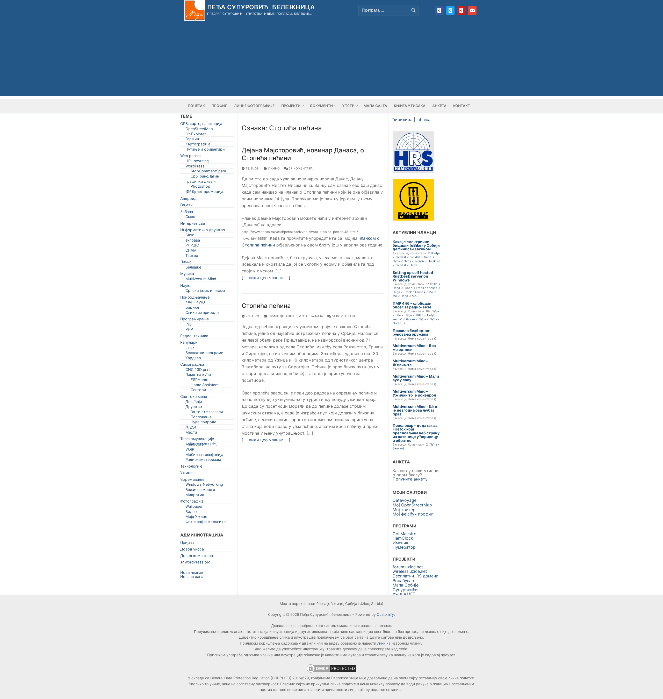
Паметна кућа (198, 375)
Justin (408, 288)
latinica (423, 119)
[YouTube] (461, 10)
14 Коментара (343, 316)
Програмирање (194, 320)
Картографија (197, 145)
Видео (191, 512)
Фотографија (311, 316)
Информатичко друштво (202, 231)
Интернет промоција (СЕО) (204, 192)
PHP (189, 330)
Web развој (190, 157)
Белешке (193, 268)
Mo (431, 292)
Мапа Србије (406, 585)
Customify (385, 614)
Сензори (198, 391)
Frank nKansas (426, 288)
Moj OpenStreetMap (412, 504)
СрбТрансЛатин (205, 177)
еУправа (192, 241)
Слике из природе (202, 313)
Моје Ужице (196, 517)
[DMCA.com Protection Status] (331, 672)
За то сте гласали (207, 413)
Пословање (201, 418)
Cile (398, 315)
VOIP (189, 450)
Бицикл (192, 308)
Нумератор (404, 547)
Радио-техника (194, 337)
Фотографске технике (205, 522)
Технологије (191, 467)
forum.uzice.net (408, 566)
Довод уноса (192, 550)
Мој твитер (404, 509)
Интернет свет (193, 224)
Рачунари (189, 343)
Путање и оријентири (205, 150)
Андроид (188, 199)
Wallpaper (194, 507)
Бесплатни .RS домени (415, 575)
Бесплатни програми (204, 353)
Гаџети (186, 206)
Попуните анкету (410, 479)
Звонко (398, 448)
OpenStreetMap (199, 130)
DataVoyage (404, 500)
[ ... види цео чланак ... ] (266, 277)
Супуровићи (405, 589)
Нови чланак (191, 572)
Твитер (191, 256)
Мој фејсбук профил (413, 514)
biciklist (400, 257)
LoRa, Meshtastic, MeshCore (201, 445)
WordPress (195, 167)
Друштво (193, 407)
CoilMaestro (404, 533)
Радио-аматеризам (203, 460)
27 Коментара (300, 168)
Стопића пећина (266, 305)
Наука (185, 286)
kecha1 (397, 319)
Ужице (186, 473)
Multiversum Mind (200, 280)
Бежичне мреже (200, 490)
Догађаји (193, 402)
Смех (190, 217)
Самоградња (192, 365)
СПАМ (191, 251)
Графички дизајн (200, 182)
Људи (190, 428)
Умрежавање (192, 480)
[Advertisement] (331, 60)
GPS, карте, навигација (201, 124)
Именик (400, 542)
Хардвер (193, 359)
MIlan (419, 315)
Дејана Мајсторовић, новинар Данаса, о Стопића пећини (303, 153)
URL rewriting (197, 162)
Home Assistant (205, 386)
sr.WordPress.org (195, 563)
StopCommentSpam (208, 172)
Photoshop (200, 187)
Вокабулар (403, 580)
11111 (434, 284)
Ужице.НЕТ (404, 594)
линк (381, 643)
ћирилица (403, 119)
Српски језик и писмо (205, 291)
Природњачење (282, 316)
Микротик (194, 496)
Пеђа (436, 253)
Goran (410, 319)
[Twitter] (450, 10)
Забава (186, 212)
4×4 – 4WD (195, 303)
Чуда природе (203, 423)
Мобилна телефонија (204, 455)
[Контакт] (472, 10)
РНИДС (192, 246)
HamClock (403, 538)
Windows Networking (204, 485)
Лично (273, 168)
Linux (189, 348)
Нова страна (191, 576)
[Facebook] (439, 10)
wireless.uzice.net (410, 571)
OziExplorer (195, 135)
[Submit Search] (413, 10)
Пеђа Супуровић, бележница (261, 7)
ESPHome (199, 380)
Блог (189, 236)
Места (191, 433)
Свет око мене (193, 397)
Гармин (192, 140)
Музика (187, 274)
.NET (189, 325)
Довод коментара (196, 556)
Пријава (187, 543)
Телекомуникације (197, 440)
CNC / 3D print (198, 370)
